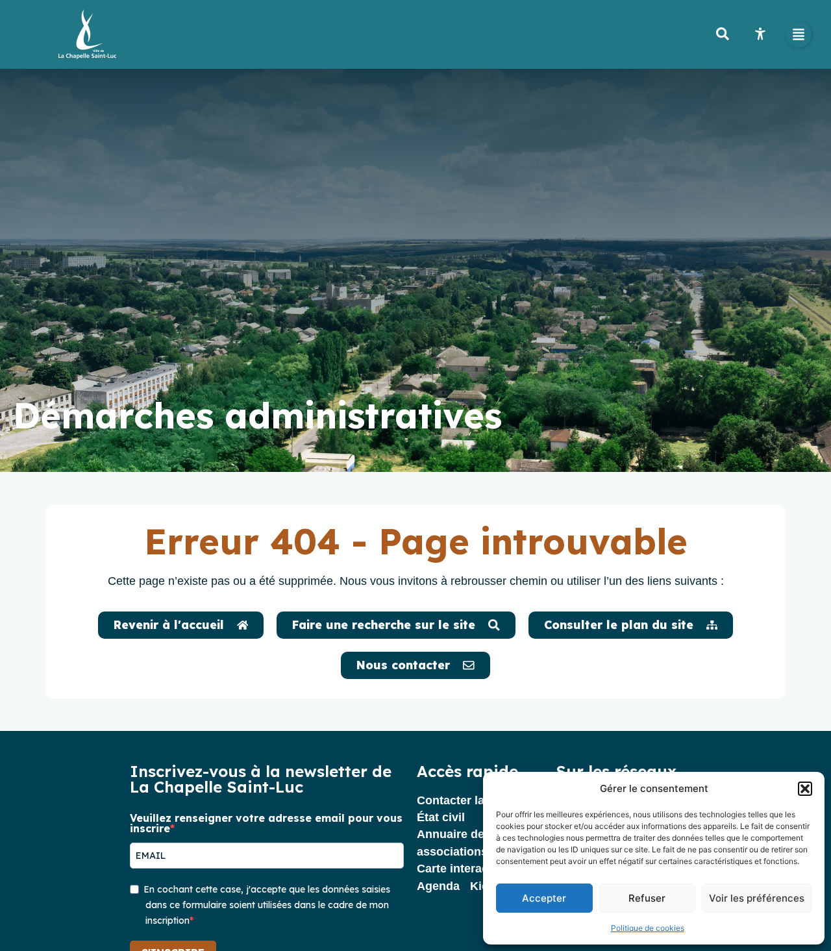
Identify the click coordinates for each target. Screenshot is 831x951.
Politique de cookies (647, 928)
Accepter (544, 898)
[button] (805, 788)
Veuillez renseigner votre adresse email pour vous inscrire (266, 823)
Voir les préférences (756, 898)
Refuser (646, 898)
